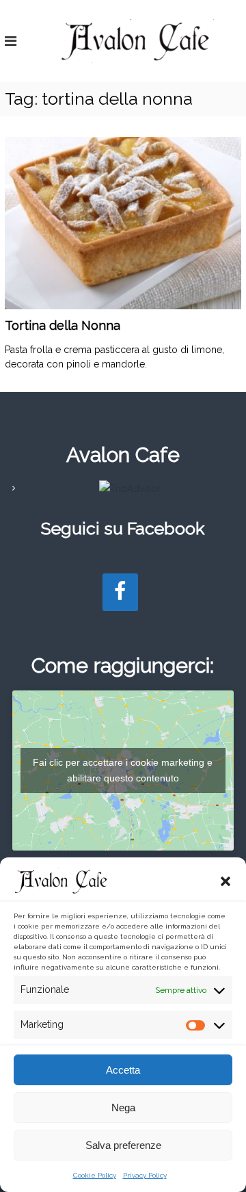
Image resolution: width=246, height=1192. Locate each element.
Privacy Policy (145, 1175)
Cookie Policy (94, 1175)
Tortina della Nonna (62, 325)
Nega (123, 1107)
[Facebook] (120, 592)
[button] (225, 881)
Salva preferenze (123, 1145)
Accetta (123, 1070)
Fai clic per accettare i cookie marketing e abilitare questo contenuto (123, 770)
